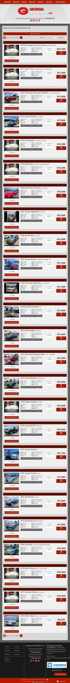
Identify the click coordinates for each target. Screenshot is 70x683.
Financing (38, 54)
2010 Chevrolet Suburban (35, 283)
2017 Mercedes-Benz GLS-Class (38, 45)
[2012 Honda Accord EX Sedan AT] (11, 525)
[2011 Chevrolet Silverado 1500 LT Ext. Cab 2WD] (11, 359)
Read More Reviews (60, 674)
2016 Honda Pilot (30, 235)
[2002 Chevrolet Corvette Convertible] (11, 193)
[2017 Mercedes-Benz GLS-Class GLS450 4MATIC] (11, 50)
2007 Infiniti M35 (30, 497)
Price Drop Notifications (11, 60)
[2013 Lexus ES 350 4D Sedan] (11, 430)
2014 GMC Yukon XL (34, 616)
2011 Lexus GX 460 (32, 117)
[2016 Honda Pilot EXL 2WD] (11, 240)
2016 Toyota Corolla (31, 473)
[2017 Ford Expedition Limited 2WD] (11, 383)
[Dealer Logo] (35, 11)
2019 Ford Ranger (33, 140)
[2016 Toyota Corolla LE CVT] (11, 478)
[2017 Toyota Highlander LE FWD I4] (11, 216)
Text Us (61, 53)
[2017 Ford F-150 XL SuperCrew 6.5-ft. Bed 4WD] (11, 74)
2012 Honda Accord (32, 521)
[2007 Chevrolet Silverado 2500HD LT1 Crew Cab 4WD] (11, 97)
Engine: (32, 49)
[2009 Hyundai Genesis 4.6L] (11, 311)
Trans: (32, 50)
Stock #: (22, 47)
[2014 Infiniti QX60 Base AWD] (11, 335)
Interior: (22, 49)
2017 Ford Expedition (33, 378)
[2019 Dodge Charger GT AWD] (11, 406)
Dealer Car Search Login (25, 679)
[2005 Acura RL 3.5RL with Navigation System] (11, 549)
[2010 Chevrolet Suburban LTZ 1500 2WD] (11, 288)
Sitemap (37, 679)
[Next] (21, 37)
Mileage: (33, 51)
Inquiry (23, 54)
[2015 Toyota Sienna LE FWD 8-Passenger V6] (11, 264)
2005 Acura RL (35, 545)
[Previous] (4, 37)
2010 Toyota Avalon (29, 449)
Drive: (22, 51)
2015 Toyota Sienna (35, 259)
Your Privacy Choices (42, 679)
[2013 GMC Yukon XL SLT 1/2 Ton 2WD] (11, 573)
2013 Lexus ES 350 (31, 426)
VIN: (32, 47)
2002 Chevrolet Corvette (34, 188)
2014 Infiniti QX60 (31, 331)
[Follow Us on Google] (39, 20)
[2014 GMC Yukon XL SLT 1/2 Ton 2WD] (11, 620)
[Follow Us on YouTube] (36, 20)
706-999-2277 (50, 18)
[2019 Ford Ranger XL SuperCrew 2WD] (11, 145)
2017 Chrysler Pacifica (32, 592)
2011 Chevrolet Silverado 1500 (37, 354)
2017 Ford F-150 (36, 69)
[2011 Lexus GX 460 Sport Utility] (11, 121)
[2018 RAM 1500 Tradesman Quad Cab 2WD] (11, 169)
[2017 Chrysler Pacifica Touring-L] (11, 597)
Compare (12, 57)
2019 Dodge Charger (31, 402)
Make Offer (30, 54)
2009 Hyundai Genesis (31, 307)
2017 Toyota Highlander (33, 212)
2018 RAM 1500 (35, 164)
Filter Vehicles (35, 33)
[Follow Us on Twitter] (34, 20)
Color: (22, 50)
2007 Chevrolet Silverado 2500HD (40, 93)
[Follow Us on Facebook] (31, 20)
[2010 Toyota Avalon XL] (11, 454)
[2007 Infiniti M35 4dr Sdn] (11, 502)
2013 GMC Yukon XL (34, 568)
